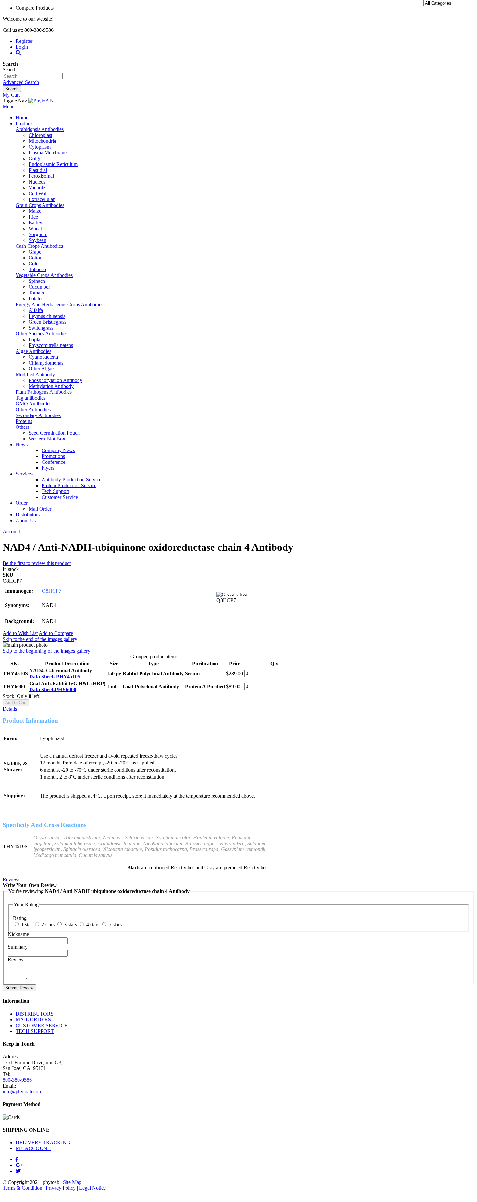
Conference (53, 462)
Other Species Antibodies (41, 333)
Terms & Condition (22, 1188)
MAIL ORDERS (33, 1019)
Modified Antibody (35, 374)
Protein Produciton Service (69, 485)
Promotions (53, 456)
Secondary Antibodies (38, 415)
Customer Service (60, 497)
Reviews (11, 879)
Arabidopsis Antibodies (40, 129)
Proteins (24, 421)
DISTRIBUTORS (35, 1013)
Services (24, 473)
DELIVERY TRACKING (43, 1142)
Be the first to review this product (37, 563)
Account (11, 531)
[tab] (238, 709)
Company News (58, 450)
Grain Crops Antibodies (40, 205)
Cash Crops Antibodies (39, 246)
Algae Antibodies (33, 351)
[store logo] (40, 100)
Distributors (28, 514)
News (22, 444)
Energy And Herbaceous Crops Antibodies (59, 304)
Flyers (48, 468)
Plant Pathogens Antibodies (44, 392)
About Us (26, 520)
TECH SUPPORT (35, 1031)
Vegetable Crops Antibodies (44, 275)
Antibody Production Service (71, 479)
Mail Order (40, 508)
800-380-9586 (17, 1080)
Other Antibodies (33, 409)
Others (22, 427)
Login (22, 47)
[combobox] (33, 76)
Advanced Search (21, 82)
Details (10, 709)
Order (22, 503)
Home (22, 117)
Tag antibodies (30, 398)
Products (24, 123)
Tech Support (55, 491)
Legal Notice (92, 1188)
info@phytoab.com (22, 1091)
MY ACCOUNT (33, 1148)
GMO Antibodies (33, 403)
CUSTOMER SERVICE (41, 1025)
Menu (9, 106)
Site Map (72, 1182)
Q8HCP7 (51, 591)
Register (24, 41)
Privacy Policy (61, 1188)
